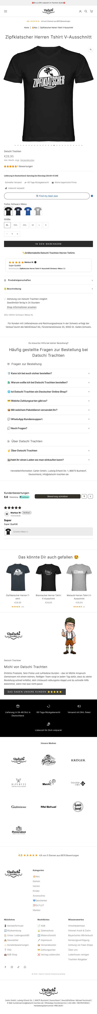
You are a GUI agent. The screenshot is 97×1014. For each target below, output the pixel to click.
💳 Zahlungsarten (47, 950)
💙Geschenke (40, 900)
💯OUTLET (38, 905)
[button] (10, 166)
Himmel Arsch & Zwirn (79, 930)
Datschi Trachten (12, 151)
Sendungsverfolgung (78, 940)
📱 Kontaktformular (13, 925)
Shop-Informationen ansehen (22, 307)
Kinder (36, 891)
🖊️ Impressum (45, 940)
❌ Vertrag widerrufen (49, 954)
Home (26, 27)
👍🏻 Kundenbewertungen (16, 945)
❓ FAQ (7, 950)
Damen (36, 881)
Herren (36, 886)
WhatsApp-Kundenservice (56, 1003)
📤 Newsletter (11, 940)
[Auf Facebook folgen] (5, 967)
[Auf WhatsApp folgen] (25, 967)
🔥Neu (35, 27)
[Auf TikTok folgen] (18, 967)
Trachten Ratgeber (77, 959)
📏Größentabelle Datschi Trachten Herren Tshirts (48, 253)
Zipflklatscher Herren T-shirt (18, 597)
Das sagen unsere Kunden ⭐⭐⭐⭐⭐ (35, 691)
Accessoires (39, 895)
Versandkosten (27, 160)
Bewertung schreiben (57, 496)
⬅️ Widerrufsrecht (47, 935)
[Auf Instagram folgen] (12, 967)
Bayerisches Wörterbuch (80, 935)
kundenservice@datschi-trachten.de (28, 1003)
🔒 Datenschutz (46, 930)
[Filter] (84, 496)
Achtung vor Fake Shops (80, 945)
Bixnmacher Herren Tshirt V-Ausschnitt (48, 597)
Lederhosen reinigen (78, 954)
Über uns (73, 950)
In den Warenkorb (48, 244)
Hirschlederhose (76, 925)
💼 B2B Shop (10, 954)
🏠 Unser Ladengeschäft (16, 935)
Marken (36, 910)
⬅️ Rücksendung (12, 930)
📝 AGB (41, 925)
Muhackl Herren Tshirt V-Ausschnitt (79, 597)
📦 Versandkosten (47, 945)
